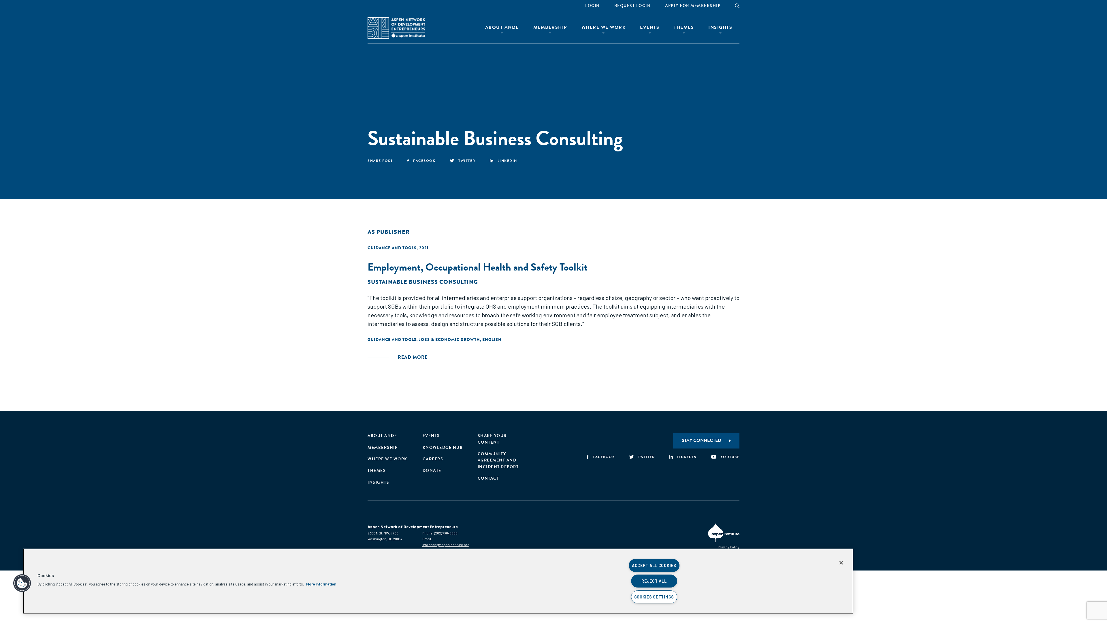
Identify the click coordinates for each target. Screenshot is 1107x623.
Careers (433, 459)
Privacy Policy (728, 547)
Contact (488, 478)
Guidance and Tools (392, 248)
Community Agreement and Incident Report (498, 460)
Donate (432, 471)
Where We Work (603, 27)
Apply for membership (692, 6)
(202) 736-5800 (446, 533)
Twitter (466, 160)
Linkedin (507, 160)
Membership (550, 27)
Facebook (424, 160)
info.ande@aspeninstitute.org (445, 545)
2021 (423, 248)
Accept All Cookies (654, 565)
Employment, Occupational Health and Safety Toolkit (478, 267)
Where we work (387, 459)
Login (592, 6)
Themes (684, 27)
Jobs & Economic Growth (449, 339)
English (492, 339)
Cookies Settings (654, 596)
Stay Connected (701, 440)
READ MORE (413, 357)
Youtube (730, 456)
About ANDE (502, 27)
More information (321, 584)
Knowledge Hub (443, 447)
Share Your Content (492, 439)
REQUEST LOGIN (632, 6)
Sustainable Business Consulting (423, 282)
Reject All (654, 581)
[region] (438, 581)
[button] (22, 583)
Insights (720, 27)
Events (649, 27)
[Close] (841, 562)
